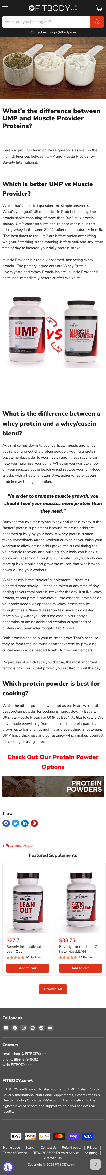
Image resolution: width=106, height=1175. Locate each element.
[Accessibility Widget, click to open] (8, 1167)
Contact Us (48, 1147)
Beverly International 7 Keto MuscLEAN (78, 949)
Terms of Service (15, 1153)
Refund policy (72, 1147)
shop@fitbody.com (62, 32)
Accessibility (53, 1158)
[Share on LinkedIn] (25, 823)
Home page (11, 1147)
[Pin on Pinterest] (34, 823)
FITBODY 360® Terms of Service (55, 1153)
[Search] (97, 22)
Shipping (91, 1153)
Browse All (53, 989)
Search (30, 1147)
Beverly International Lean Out (23, 949)
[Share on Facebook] (6, 823)
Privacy (92, 1147)
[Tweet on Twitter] (15, 823)
